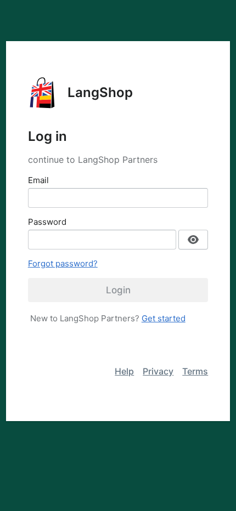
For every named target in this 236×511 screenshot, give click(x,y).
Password (47, 222)
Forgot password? (63, 263)
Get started (164, 318)
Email (38, 180)
